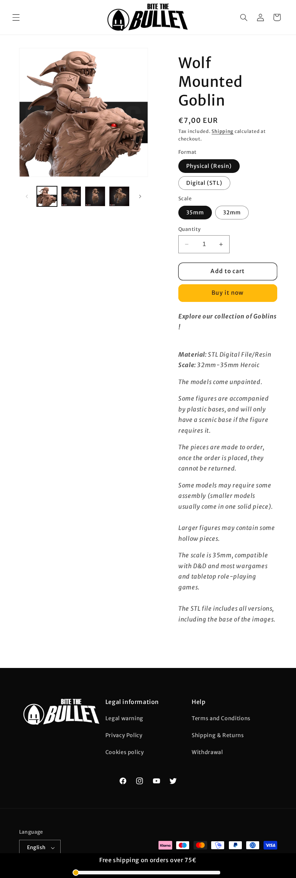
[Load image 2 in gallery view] (71, 196)
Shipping (223, 131)
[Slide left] (27, 196)
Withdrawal (207, 752)
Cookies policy (124, 752)
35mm (195, 212)
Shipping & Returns (218, 735)
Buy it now (228, 292)
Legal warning (124, 718)
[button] (16, 17)
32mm (232, 212)
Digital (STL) (204, 183)
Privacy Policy (124, 735)
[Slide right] (140, 196)
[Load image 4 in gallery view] (119, 196)
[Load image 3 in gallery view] (95, 196)
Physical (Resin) (209, 166)
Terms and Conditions (221, 718)
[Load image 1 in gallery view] (47, 196)
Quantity (189, 229)
